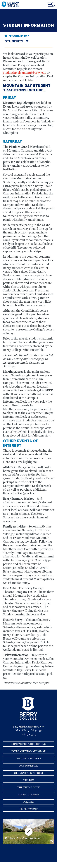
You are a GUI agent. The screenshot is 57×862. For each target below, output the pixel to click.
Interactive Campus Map (28, 751)
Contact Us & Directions (28, 744)
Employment (28, 809)
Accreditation (28, 794)
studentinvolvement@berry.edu (24, 72)
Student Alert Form (28, 773)
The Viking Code (28, 787)
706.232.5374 (28, 734)
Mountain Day (19, 36)
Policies (28, 802)
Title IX (28, 780)
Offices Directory (28, 758)
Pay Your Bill (28, 766)
